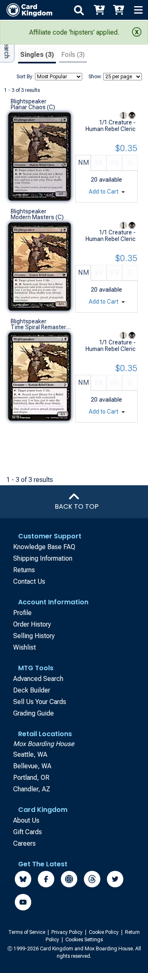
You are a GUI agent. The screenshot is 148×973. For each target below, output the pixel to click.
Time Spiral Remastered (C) (41, 327)
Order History (32, 624)
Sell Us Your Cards (39, 702)
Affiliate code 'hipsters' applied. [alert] (74, 32)
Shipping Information (42, 558)
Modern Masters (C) (37, 217)
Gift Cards (27, 832)
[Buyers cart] (99, 10)
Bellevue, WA (32, 766)
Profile (22, 613)
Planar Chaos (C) (33, 107)
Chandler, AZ (31, 789)
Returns (24, 570)
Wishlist (24, 647)
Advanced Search (38, 679)
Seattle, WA (30, 754)
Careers (24, 843)
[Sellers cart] (118, 10)
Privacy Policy (67, 932)
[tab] (37, 55)
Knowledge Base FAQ (44, 547)
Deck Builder (31, 690)
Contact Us (29, 581)
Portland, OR (31, 777)
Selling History (34, 636)
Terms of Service (27, 932)
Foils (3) (73, 54)
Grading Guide (33, 713)
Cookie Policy (104, 932)
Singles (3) (37, 54)
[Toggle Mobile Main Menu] (138, 10)
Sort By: (25, 77)
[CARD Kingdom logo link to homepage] (26, 10)
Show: (95, 77)
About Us (26, 820)
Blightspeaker (28, 101)
